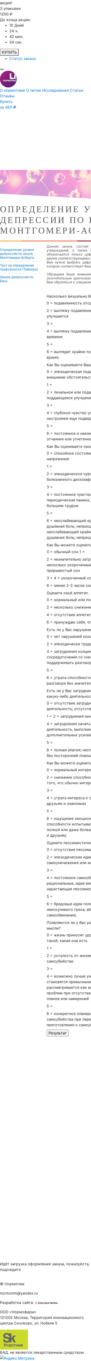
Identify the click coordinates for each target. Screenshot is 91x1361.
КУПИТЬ (9, 52)
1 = (49, 384)
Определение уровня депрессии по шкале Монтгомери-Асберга (17, 253)
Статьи (76, 90)
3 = (50, 323)
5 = (50, 344)
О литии (34, 90)
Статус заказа (22, 58)
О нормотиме (13, 90)
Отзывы (7, 96)
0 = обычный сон (62, 551)
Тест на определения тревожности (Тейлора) (19, 267)
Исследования (56, 90)
